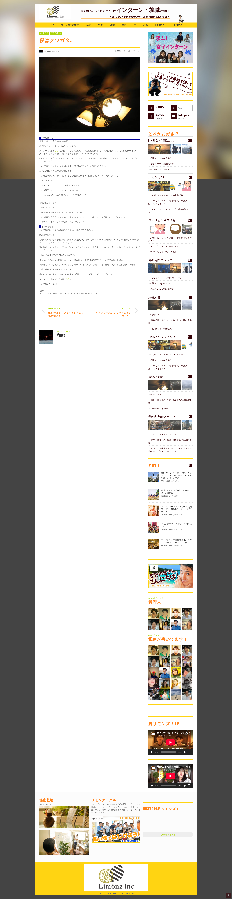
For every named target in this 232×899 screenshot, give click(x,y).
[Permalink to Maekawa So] (165, 613)
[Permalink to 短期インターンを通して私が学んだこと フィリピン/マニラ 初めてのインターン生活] (153, 477)
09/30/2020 (54, 51)
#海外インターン (91, 293)
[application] (170, 742)
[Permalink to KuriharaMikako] (165, 683)
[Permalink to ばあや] (153, 683)
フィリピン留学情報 (162, 220)
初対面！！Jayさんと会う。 (161, 158)
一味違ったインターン (159, 169)
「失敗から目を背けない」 (161, 328)
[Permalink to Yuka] (153, 694)
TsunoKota (165, 496)
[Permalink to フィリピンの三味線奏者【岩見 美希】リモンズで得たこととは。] (153, 544)
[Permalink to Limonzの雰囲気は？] (159, 149)
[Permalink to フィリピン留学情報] (159, 229)
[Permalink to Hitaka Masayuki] (187, 672)
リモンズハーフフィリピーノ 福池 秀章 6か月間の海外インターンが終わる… (176, 509)
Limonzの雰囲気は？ (161, 140)
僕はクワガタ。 (156, 314)
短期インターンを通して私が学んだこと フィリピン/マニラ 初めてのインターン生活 (176, 475)
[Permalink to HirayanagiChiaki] (187, 661)
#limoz (43, 293)
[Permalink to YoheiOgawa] (187, 694)
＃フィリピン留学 (77, 293)
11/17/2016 (174, 496)
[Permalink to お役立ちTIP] (159, 186)
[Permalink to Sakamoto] (165, 694)
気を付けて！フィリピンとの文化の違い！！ (169, 195)
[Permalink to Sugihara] (153, 613)
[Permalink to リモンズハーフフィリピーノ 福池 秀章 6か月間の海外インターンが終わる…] (153, 510)
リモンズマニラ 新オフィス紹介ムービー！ (176, 524)
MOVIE (154, 465)
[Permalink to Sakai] (187, 683)
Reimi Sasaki (165, 481)
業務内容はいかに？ (161, 416)
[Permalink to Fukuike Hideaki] (176, 613)
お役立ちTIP (156, 177)
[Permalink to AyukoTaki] (187, 613)
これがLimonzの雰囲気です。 (162, 163)
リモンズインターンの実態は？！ (164, 246)
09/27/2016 (178, 514)
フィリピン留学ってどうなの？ (163, 252)
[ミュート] (184, 752)
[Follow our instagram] (174, 116)
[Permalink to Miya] (165, 624)
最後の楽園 (55, 33)
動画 (56, 150)
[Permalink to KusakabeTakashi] (153, 624)
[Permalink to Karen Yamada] (176, 683)
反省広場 (44, 33)
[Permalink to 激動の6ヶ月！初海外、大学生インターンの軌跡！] (153, 494)
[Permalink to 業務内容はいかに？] (159, 425)
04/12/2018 (175, 481)
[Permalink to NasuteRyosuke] (176, 694)
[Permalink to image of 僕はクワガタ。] (89, 94)
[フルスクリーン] (189, 752)
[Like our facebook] (151, 108)
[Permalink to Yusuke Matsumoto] (176, 624)
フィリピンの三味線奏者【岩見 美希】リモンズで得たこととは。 (176, 541)
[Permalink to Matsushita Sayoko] (187, 624)
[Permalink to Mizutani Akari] (176, 672)
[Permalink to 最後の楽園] (159, 385)
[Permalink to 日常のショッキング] (159, 345)
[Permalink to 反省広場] (159, 305)
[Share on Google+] (133, 51)
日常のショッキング (162, 337)
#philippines (53, 293)
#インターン (64, 293)
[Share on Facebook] (124, 51)
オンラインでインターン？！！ (163, 434)
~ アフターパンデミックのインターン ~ (167, 277)
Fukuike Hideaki (167, 514)
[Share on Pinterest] (138, 51)
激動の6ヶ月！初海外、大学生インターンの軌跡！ (176, 491)
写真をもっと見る (167, 834)
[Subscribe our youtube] (151, 116)
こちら (67, 279)
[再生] (152, 752)
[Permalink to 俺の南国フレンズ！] (159, 268)
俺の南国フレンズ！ (162, 260)
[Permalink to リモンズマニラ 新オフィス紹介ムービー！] (153, 527)
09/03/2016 (178, 545)
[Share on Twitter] (129, 51)
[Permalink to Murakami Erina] (153, 672)
